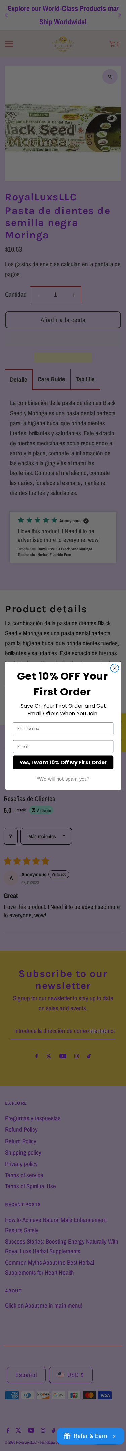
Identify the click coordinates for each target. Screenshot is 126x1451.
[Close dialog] (114, 667)
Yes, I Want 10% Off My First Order (63, 762)
